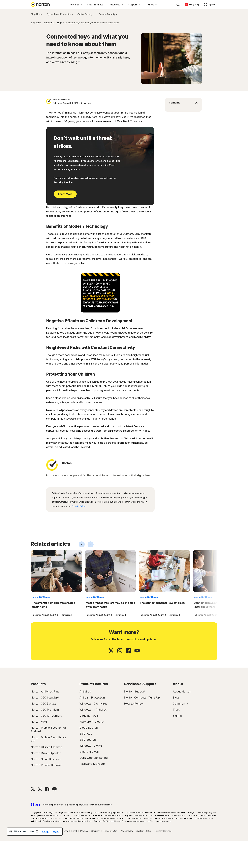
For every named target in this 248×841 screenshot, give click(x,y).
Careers (64, 831)
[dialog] (35, 832)
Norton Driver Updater (46, 753)
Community (180, 703)
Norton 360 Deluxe (43, 703)
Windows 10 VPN (91, 745)
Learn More (65, 194)
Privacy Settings (163, 831)
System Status (143, 831)
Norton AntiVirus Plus (45, 691)
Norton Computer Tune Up (142, 697)
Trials (176, 709)
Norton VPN (39, 721)
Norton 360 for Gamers (46, 715)
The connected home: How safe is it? (162, 602)
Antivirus (85, 691)
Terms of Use (110, 831)
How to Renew (133, 703)
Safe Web (86, 733)
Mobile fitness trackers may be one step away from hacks (110, 604)
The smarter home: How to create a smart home (53, 604)
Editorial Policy (79, 506)
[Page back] (82, 544)
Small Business (95, 4)
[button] (183, 102)
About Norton (182, 691)
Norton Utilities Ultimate (46, 747)
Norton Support (134, 691)
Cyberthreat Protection (59, 14)
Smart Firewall (89, 751)
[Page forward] (91, 544)
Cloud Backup (89, 727)
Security (95, 831)
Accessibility (127, 831)
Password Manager (92, 763)
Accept (45, 831)
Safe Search (88, 739)
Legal (74, 831)
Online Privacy (85, 14)
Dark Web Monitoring (93, 757)
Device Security (107, 14)
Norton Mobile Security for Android (48, 729)
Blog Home (36, 14)
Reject (56, 831)
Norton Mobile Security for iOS (48, 739)
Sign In (177, 715)
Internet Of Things (41, 597)
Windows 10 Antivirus (93, 703)
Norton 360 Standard (45, 697)
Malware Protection (92, 721)
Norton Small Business (46, 759)
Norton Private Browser (46, 765)
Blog (176, 697)
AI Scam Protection (92, 697)
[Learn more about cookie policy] (37, 831)
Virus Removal (89, 715)
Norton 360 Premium (45, 709)
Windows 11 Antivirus (93, 709)
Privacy (84, 831)
